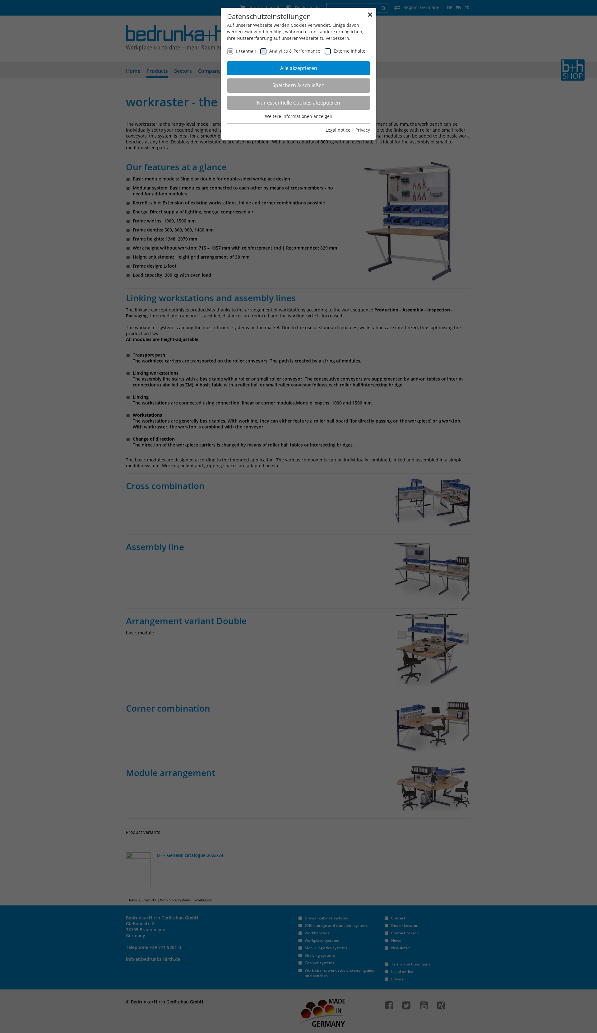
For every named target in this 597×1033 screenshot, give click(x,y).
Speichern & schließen (298, 85)
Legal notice (338, 130)
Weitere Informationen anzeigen (298, 116)
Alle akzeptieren (298, 68)
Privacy (362, 130)
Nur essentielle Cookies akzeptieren (298, 102)
